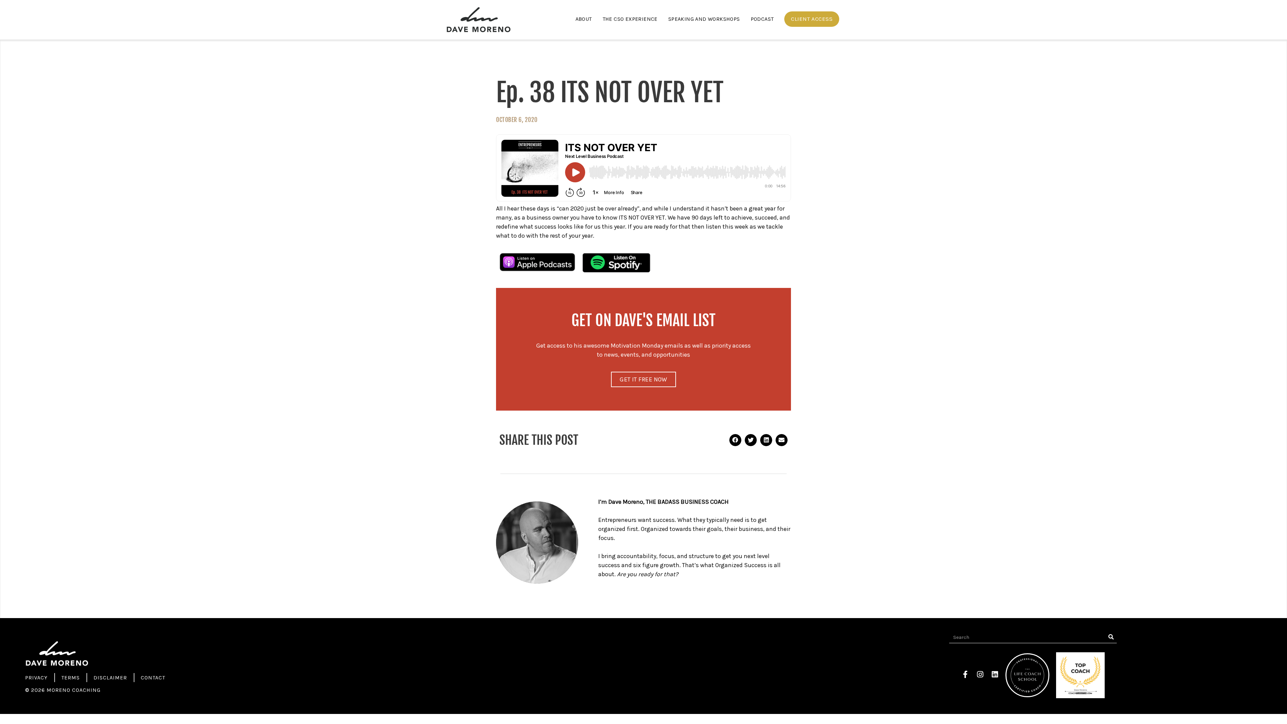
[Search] (1111, 637)
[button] (811, 19)
